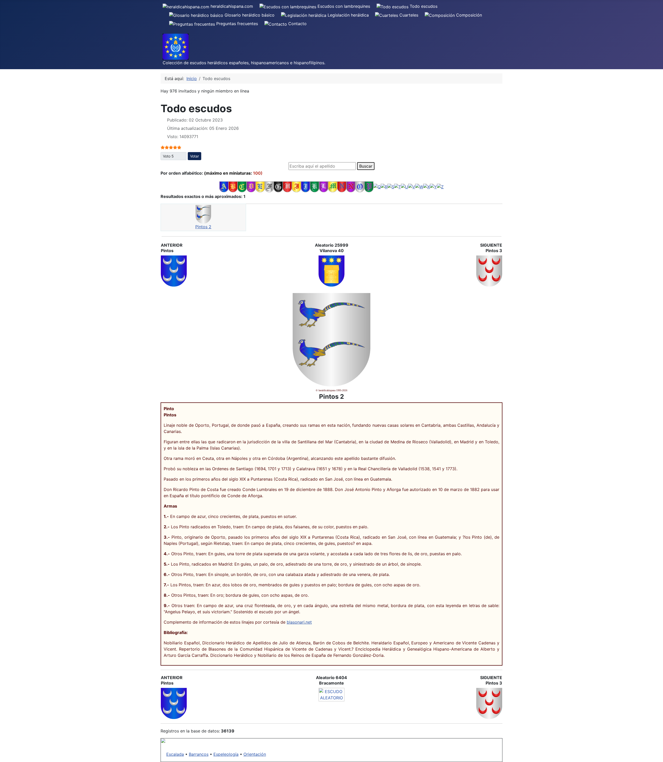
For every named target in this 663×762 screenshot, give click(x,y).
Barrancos (198, 754)
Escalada (175, 754)
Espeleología (226, 754)
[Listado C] (242, 186)
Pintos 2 (203, 226)
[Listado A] (223, 186)
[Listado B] (232, 186)
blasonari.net (299, 622)
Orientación (254, 754)
